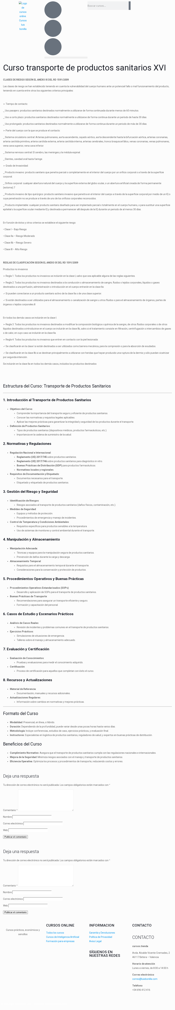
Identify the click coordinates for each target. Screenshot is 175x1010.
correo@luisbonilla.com (144, 979)
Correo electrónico (13, 823)
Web (5, 830)
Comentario (10, 810)
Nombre (7, 816)
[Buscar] (130, 5)
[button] (66, 58)
